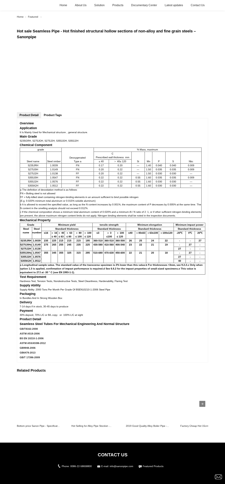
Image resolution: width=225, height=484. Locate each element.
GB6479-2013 (28, 352)
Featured (33, 16)
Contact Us (198, 5)
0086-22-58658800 (81, 466)
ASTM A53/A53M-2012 (33, 343)
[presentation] (202, 404)
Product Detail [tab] (29, 115)
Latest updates (174, 5)
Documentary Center (144, 5)
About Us (80, 5)
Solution (99, 5)
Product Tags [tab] (53, 115)
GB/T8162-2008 (29, 328)
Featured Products (153, 466)
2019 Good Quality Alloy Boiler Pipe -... (147, 425)
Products (117, 5)
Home (63, 5)
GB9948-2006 (28, 347)
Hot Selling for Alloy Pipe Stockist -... (91, 425)
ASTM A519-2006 (30, 333)
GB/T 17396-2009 (30, 357)
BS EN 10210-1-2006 (32, 338)
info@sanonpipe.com (121, 466)
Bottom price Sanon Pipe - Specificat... (38, 425)
